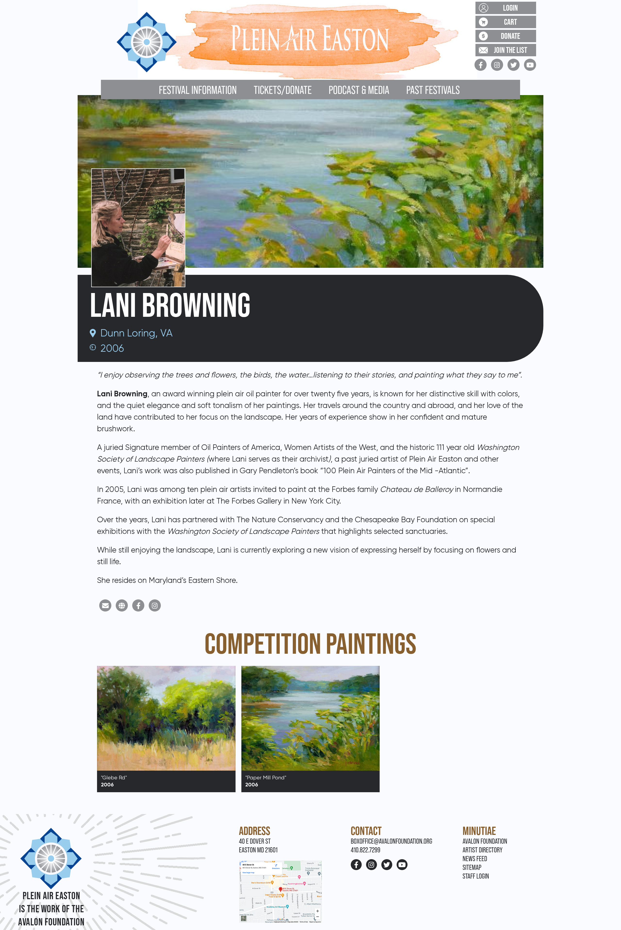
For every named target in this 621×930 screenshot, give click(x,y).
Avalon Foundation (485, 841)
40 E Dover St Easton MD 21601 (258, 845)
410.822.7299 (365, 850)
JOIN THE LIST (510, 50)
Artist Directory (483, 850)
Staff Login (476, 876)
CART (510, 21)
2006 (112, 348)
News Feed (475, 858)
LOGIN (510, 7)
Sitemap (472, 867)
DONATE (510, 36)
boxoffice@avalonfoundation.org (391, 841)
